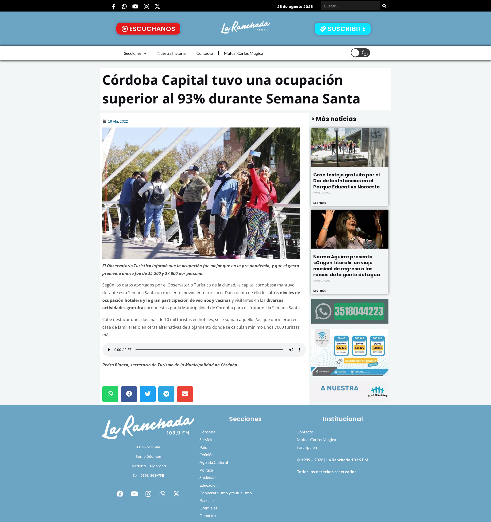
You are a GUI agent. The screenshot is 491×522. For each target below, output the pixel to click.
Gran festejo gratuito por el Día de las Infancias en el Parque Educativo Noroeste (346, 181)
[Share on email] (185, 394)
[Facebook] (113, 6)
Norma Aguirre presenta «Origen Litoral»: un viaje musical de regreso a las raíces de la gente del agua (346, 265)
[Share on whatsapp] (110, 394)
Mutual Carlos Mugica (243, 53)
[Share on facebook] (129, 394)
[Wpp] (124, 6)
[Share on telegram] (166, 394)
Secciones (132, 53)
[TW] (157, 6)
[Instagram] (146, 6)
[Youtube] (135, 6)
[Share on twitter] (148, 394)
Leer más (319, 203)
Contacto (204, 53)
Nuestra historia (171, 53)
